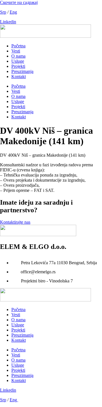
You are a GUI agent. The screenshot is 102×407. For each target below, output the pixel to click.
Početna (18, 45)
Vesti (15, 51)
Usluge (17, 61)
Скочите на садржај (19, 2)
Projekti (18, 66)
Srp (3, 12)
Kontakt (18, 76)
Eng (13, 12)
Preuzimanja (22, 71)
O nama (18, 56)
